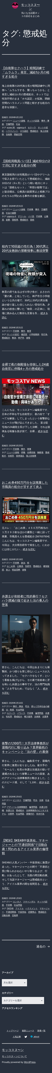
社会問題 (20, 710)
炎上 (8, 570)
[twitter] (25, 1036)
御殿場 (40, 452)
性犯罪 (9, 717)
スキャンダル (29, 902)
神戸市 (21, 338)
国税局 (15, 220)
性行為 (44, 334)
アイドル (19, 908)
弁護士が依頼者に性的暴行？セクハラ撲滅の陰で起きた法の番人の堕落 (25, 600)
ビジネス (17, 800)
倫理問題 (39, 713)
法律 (41, 800)
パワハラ (21, 713)
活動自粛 (6, 915)
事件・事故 (18, 706)
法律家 (37, 717)
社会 (18, 124)
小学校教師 (34, 334)
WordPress (29, 1062)
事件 (37, 209)
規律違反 (20, 456)
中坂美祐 (22, 912)
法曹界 (45, 717)
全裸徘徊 (31, 452)
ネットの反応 (13, 334)
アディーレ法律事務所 (17, 807)
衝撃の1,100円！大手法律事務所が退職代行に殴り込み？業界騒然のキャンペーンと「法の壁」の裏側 (25, 747)
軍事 (29, 449)
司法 (27, 706)
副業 (8, 220)
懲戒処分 (34, 131)
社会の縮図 (11, 213)
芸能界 (15, 915)
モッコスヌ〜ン (13, 1050)
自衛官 (11, 456)
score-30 (11, 127)
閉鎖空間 (18, 134)
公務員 (20, 566)
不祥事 (30, 209)
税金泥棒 (16, 570)
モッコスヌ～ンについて (14, 1056)
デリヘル (22, 216)
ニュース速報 (19, 121)
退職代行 (30, 814)
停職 (23, 452)
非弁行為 (40, 814)
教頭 (14, 338)
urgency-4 (21, 127)
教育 (29, 331)
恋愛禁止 (32, 912)
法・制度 (10, 710)
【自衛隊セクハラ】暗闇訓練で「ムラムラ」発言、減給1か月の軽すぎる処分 (25, 72)
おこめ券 (11, 566)
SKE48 (10, 908)
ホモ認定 (24, 131)
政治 (23, 563)
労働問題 (10, 124)
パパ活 (31, 216)
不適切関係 (11, 912)
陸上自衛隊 (31, 456)
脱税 (32, 220)
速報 (28, 338)
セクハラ (32, 127)
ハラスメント (12, 131)
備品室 (24, 334)
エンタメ (17, 902)
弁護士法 (10, 810)
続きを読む (29, 549)
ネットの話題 (33, 121)
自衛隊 (9, 134)
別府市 (28, 566)
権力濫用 (28, 717)
